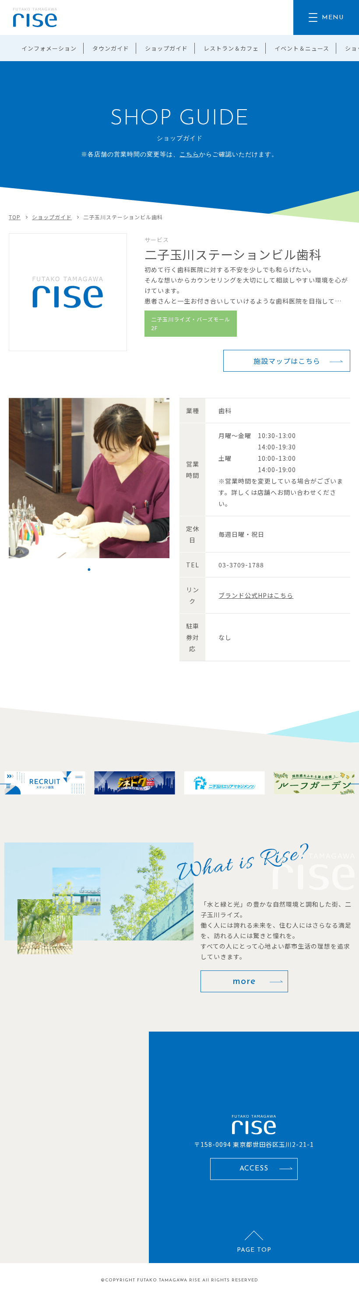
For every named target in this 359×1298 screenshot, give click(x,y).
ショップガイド (166, 48)
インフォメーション (49, 48)
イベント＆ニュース (302, 48)
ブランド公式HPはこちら (255, 595)
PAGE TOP (254, 1250)
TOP (15, 217)
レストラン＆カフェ (231, 48)
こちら (189, 155)
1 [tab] (88, 569)
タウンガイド (110, 48)
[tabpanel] (89, 478)
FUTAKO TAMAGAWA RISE (169, 1280)
